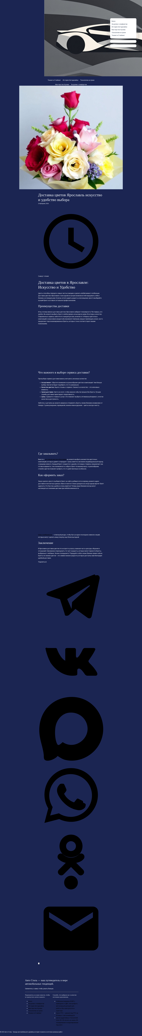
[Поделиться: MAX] (71, 761)
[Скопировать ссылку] (38, 963)
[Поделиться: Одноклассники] (71, 894)
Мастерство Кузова (35, 1008)
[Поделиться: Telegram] (71, 628)
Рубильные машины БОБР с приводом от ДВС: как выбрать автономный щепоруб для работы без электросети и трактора (67, 1006)
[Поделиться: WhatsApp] (71, 828)
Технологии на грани (35, 1011)
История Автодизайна (36, 1006)
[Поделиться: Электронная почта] (71, 961)
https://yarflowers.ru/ (45, 535)
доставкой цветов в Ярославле (55, 459)
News (30, 1001)
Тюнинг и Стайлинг (34, 1013)
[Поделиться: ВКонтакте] (71, 695)
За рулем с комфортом (36, 1003)
